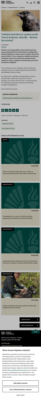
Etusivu (4, 7)
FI (31, 2)
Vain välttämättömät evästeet (21, 389)
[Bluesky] (10, 110)
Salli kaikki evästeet (20, 383)
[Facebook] (2, 110)
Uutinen (22, 7)
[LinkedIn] (13, 110)
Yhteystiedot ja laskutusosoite (11, 346)
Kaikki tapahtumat (27, 325)
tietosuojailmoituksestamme (17, 370)
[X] (6, 110)
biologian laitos (8, 128)
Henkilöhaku (5, 343)
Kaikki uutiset (25, 319)
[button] (38, 2)
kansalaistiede (7, 124)
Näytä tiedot (20, 395)
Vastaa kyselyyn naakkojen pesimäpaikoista (17, 98)
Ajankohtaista (13, 7)
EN (27, 2)
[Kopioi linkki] (17, 110)
